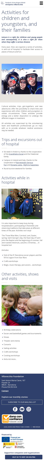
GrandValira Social (16, 154)
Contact (5, 391)
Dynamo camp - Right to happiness (25, 165)
